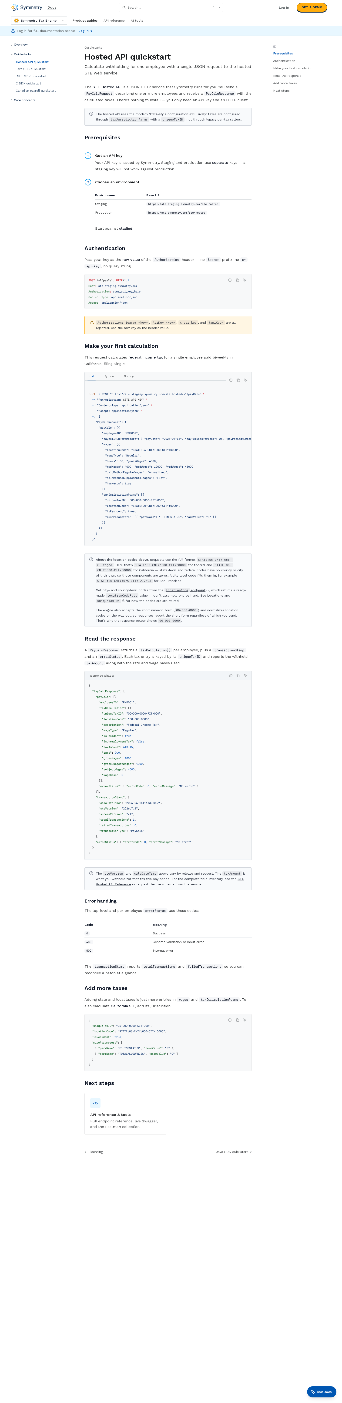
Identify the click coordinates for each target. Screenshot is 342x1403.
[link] (125, 1113)
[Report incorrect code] (230, 280)
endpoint (185, 590)
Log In (284, 7)
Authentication (284, 61)
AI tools (137, 20)
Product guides (85, 20)
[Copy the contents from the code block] (237, 280)
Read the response (287, 75)
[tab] (91, 376)
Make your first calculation (292, 68)
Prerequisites (283, 53)
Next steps (281, 90)
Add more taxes (285, 83)
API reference (114, 20)
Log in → (85, 31)
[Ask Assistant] (245, 280)
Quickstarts (93, 47)
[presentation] (168, 466)
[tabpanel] (168, 466)
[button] (39, 44)
